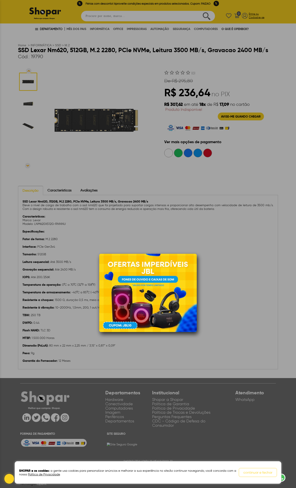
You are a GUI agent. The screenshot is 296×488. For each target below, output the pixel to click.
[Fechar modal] (193, 263)
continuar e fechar (257, 472)
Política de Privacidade (44, 474)
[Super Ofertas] (148, 292)
